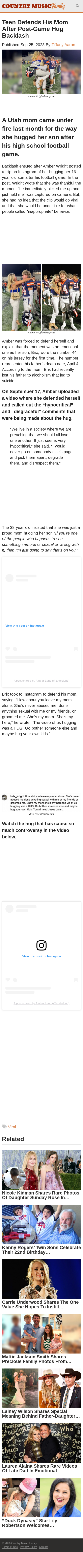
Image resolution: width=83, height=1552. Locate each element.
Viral (12, 1127)
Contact (43, 1546)
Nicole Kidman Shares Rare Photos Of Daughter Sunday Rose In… (40, 1195)
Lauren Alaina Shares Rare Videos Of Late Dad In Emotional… (39, 1468)
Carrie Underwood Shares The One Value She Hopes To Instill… (40, 1304)
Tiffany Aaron (63, 44)
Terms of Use (10, 1546)
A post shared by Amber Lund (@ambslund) (42, 680)
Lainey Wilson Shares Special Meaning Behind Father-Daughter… (41, 1414)
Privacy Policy (28, 1546)
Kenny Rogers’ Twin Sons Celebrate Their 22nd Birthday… (41, 1250)
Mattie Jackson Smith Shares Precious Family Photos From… (37, 1359)
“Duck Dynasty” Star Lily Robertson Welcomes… (29, 1523)
